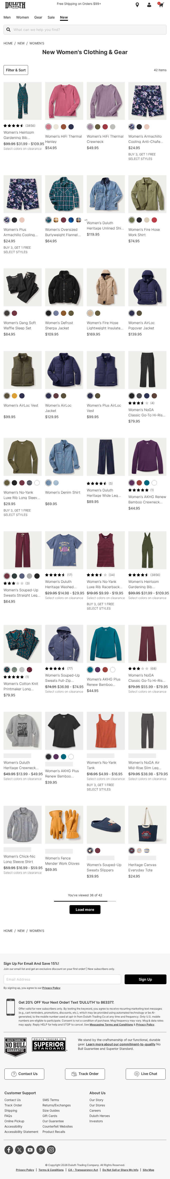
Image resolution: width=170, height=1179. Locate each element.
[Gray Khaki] (146, 220)
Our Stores (97, 1105)
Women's (36, 43)
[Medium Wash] (48, 482)
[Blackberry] (131, 482)
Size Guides (51, 1110)
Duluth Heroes (99, 1116)
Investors (96, 1121)
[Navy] (146, 395)
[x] (19, 1149)
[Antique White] (56, 126)
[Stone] (90, 313)
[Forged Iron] (7, 313)
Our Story (96, 1100)
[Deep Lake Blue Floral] (7, 669)
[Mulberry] (63, 220)
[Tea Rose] (146, 126)
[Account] (150, 5)
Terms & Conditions (51, 1169)
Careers (95, 1110)
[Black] (139, 126)
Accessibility (13, 1126)
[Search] (8, 29)
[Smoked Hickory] (154, 395)
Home (8, 43)
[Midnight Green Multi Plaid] (48, 220)
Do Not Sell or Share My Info (120, 1169)
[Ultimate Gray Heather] (112, 126)
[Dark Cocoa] (139, 482)
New (21, 43)
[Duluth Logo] (131, 850)
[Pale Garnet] (154, 220)
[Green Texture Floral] (14, 669)
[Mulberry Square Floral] (29, 669)
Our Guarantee (53, 1121)
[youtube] (30, 1149)
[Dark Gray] (139, 395)
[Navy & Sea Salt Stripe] (29, 482)
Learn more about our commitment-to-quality (120, 1044)
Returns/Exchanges (56, 1105)
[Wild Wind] (56, 313)
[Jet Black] (48, 313)
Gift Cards (49, 1116)
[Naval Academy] (71, 126)
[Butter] (146, 850)
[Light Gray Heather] (22, 669)
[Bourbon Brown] (63, 313)
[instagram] (51, 1149)
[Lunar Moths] (131, 126)
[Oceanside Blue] (146, 482)
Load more (85, 909)
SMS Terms (50, 1100)
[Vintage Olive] (139, 313)
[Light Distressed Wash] (56, 482)
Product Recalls (53, 1132)
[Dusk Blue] (22, 576)
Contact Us (12, 1100)
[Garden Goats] (90, 850)
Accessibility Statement (21, 1132)
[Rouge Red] (105, 126)
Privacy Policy (51, 987)
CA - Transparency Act (83, 1169)
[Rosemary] (131, 220)
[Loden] (97, 126)
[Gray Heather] (29, 576)
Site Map (148, 1169)
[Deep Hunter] (14, 576)
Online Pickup (14, 1121)
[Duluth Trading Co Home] (15, 5)
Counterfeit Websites (57, 1126)
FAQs (8, 1116)
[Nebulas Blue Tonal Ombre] (71, 220)
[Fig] (56, 395)
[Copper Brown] (63, 126)
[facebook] (8, 1149)
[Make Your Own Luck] (139, 850)
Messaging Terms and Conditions (111, 1024)
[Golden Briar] (14, 395)
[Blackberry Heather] (90, 126)
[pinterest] (40, 1149)
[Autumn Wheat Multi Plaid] (56, 220)
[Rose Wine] (48, 126)
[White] (37, 482)
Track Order (13, 1105)
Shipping (10, 1110)
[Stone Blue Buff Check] (78, 220)
